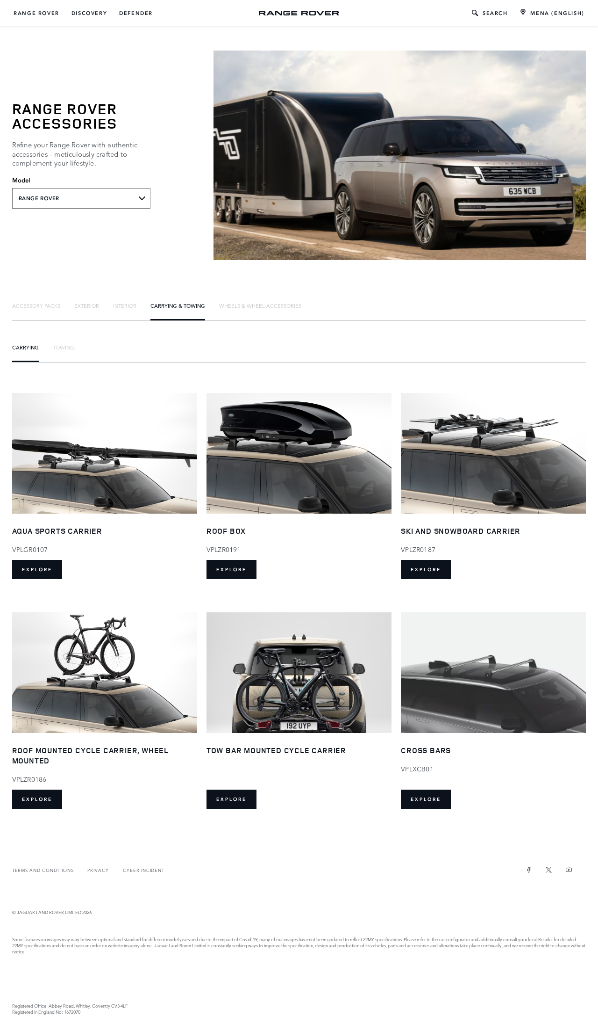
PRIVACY (98, 870)
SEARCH (495, 13)
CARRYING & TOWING (177, 305)
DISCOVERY (89, 13)
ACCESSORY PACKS (36, 305)
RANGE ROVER (36, 13)
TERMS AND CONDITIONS (43, 870)
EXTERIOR (86, 305)
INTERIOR (124, 305)
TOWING (63, 347)
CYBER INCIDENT (143, 870)
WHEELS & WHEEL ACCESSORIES (260, 305)
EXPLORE (37, 569)
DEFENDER (136, 13)
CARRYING (25, 347)
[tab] (36, 305)
